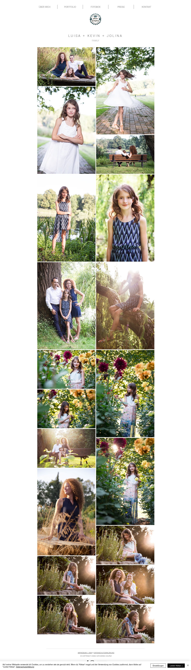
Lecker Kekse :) (176, 665)
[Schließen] (187, 665)
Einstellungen (158, 665)
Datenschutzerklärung (25, 666)
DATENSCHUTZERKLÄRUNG (104, 653)
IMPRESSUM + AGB (85, 653)
